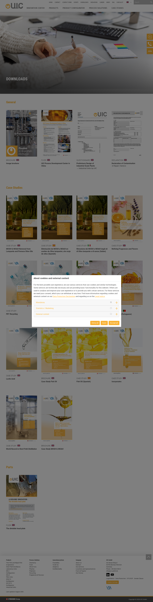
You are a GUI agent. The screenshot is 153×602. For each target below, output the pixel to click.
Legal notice (100, 296)
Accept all (114, 323)
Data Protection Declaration (64, 296)
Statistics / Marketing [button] (45, 308)
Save (104, 323)
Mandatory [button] (40, 302)
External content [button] (42, 314)
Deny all (95, 323)
